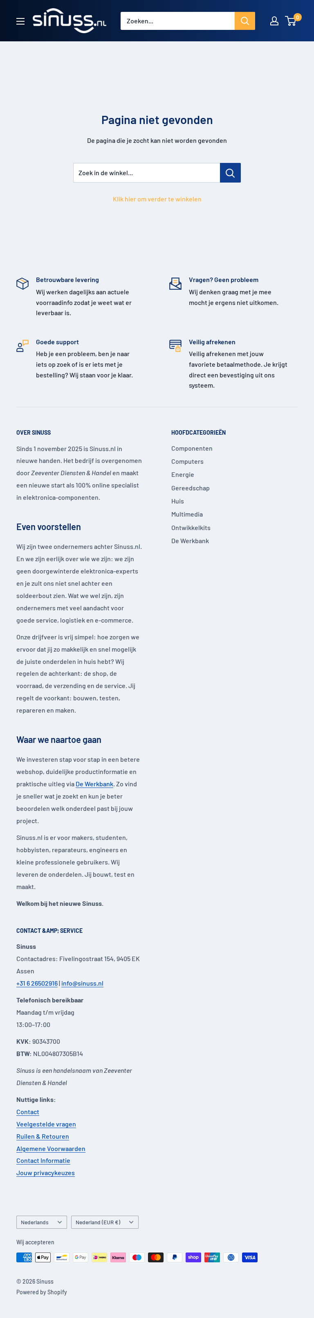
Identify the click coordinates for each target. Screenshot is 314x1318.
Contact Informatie (43, 1160)
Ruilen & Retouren (42, 1136)
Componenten (192, 448)
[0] (291, 21)
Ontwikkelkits (191, 527)
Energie (182, 474)
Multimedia (187, 514)
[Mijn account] (274, 20)
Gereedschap (190, 488)
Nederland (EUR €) (98, 1222)
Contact (27, 1111)
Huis (177, 501)
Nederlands (35, 1222)
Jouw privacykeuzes (45, 1172)
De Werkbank (94, 784)
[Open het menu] (20, 21)
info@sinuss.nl (82, 983)
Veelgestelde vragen (46, 1124)
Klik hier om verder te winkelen (157, 199)
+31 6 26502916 (37, 983)
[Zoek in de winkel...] (230, 173)
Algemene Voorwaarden (50, 1148)
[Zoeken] (245, 21)
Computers (187, 461)
